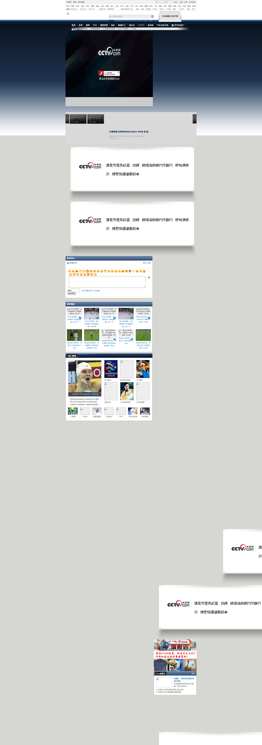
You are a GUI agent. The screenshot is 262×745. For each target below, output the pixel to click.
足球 (81, 25)
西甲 (145, 20)
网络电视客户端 (126, 9)
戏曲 (97, 6)
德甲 (140, 20)
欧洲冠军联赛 (125, 380)
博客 (174, 6)
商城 (160, 6)
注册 (181, 2)
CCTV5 (141, 25)
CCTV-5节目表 (123, 29)
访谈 (184, 6)
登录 (175, 2)
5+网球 (72, 417)
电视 (68, 9)
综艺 (87, 6)
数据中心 (122, 25)
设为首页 (192, 2)
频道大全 (74, 9)
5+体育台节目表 (109, 29)
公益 (127, 6)
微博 (170, 6)
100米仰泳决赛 (91, 402)
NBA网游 (145, 417)
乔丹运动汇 (179, 25)
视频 (74, 2)
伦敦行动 (119, 20)
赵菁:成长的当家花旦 (77, 399)
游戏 (194, 6)
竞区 (76, 29)
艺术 (122, 6)
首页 (68, 6)
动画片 (161, 9)
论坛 (179, 6)
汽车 (136, 6)
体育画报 (84, 29)
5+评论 (133, 29)
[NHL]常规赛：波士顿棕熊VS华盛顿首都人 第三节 (74, 319)
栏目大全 (83, 9)
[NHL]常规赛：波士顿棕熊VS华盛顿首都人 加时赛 (92, 323)
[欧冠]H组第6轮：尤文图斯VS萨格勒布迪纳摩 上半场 (91, 345)
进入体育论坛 (137, 136)
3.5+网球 (139, 380)
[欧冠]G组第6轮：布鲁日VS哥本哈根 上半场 (126, 340)
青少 (112, 6)
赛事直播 (110, 9)
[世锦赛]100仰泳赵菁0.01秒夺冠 (85, 394)
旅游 (141, 6)
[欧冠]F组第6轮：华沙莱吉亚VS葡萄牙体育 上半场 (143, 345)
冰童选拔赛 (97, 417)
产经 (131, 6)
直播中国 (102, 9)
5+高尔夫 (109, 417)
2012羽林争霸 (125, 402)
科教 (107, 6)
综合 (113, 25)
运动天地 (164, 25)
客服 (186, 2)
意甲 (136, 20)
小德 (150, 20)
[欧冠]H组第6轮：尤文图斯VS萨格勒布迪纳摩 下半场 (109, 343)
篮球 (88, 25)
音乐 (102, 6)
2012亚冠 (107, 380)
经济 (77, 6)
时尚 (151, 6)
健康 (146, 6)
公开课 (168, 9)
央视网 (68, 2)
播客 (174, 9)
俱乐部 (150, 25)
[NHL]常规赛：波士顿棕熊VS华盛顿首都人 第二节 (126, 323)
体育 (82, 6)
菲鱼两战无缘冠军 (92, 405)
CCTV (182, 9)
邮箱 (189, 6)
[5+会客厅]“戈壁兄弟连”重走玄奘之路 (169, 690)
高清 (137, 9)
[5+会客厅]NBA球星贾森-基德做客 (168, 692)
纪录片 (155, 9)
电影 (142, 9)
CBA (131, 20)
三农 (155, 6)
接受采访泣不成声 (92, 399)
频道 (188, 9)
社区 (165, 6)
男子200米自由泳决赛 (78, 402)
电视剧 (148, 9)
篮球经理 (104, 25)
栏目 (193, 9)
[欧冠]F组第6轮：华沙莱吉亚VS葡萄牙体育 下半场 (143, 319)
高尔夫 (132, 25)
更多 (193, 673)
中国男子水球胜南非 (77, 405)
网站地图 (81, 2)
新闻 (73, 6)
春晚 (92, 6)
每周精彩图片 (95, 29)
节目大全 (91, 9)
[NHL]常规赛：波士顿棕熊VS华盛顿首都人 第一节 (109, 319)
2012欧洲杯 (140, 402)
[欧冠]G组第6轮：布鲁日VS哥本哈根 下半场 (74, 345)
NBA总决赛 (133, 417)
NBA (126, 20)
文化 (117, 6)
